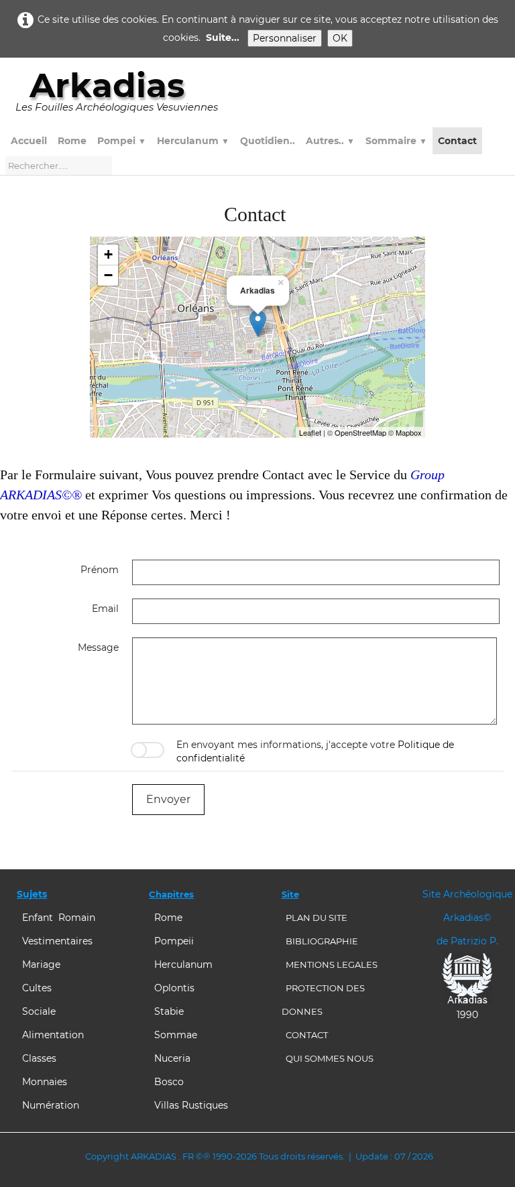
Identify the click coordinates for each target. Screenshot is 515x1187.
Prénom (99, 570)
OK (340, 38)
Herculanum (193, 141)
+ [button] (108, 254)
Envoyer (168, 799)
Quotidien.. (267, 141)
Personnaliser (285, 38)
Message (98, 647)
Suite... (222, 38)
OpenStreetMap (360, 432)
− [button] (108, 275)
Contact (457, 141)
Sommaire (396, 141)
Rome (72, 141)
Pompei (121, 141)
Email (105, 609)
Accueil (29, 141)
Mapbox (409, 432)
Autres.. (330, 141)
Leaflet (310, 432)
